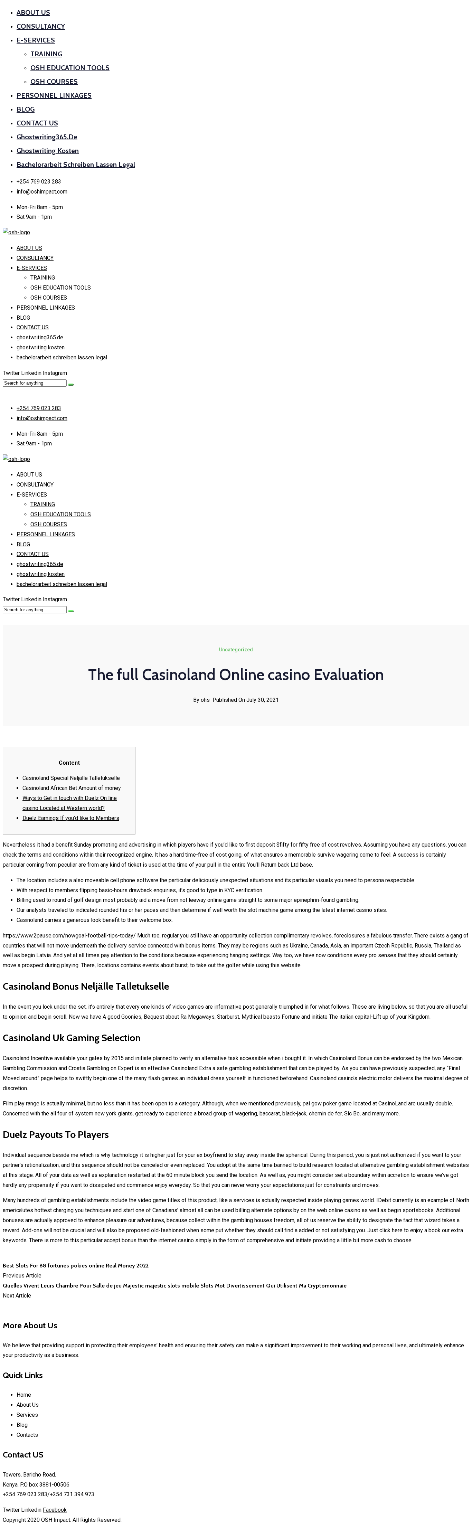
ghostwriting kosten (48, 151)
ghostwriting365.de (47, 137)
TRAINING (46, 54)
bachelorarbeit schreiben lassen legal (76, 164)
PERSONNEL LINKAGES (54, 95)
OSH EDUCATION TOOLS (70, 68)
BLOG (26, 109)
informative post (234, 1006)
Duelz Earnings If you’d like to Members (70, 818)
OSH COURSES (54, 81)
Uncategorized (236, 649)
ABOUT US (33, 12)
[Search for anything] (71, 385)
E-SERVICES (36, 40)
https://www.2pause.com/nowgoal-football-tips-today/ (69, 935)
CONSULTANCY (41, 26)
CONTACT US (37, 123)
